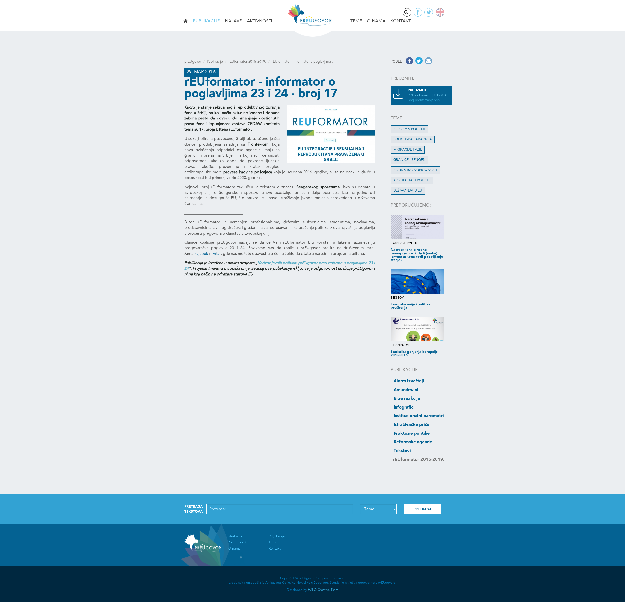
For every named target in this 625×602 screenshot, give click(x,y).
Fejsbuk (201, 254)
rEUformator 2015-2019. (247, 61)
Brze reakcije (407, 398)
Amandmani (406, 390)
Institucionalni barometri (419, 416)
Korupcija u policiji (412, 180)
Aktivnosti (259, 21)
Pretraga (422, 509)
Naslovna (185, 21)
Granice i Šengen (409, 160)
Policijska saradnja (412, 139)
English (439, 12)
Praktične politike (412, 433)
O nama (376, 21)
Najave (233, 21)
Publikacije (206, 21)
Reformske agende (413, 442)
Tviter (216, 254)
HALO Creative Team (323, 590)
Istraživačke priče (411, 425)
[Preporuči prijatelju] (428, 61)
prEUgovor (192, 61)
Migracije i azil (407, 149)
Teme (356, 21)
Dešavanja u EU (407, 190)
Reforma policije (409, 129)
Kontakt (400, 21)
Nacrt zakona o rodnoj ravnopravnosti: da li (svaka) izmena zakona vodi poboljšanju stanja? (417, 255)
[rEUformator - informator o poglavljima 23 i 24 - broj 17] (331, 134)
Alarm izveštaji (409, 381)
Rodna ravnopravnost (415, 170)
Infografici (404, 407)
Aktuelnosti (237, 542)
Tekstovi (402, 451)
